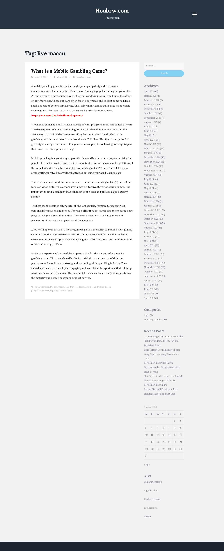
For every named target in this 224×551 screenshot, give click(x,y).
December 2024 (152, 157)
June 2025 (149, 131)
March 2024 (150, 197)
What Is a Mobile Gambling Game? (69, 71)
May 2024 (149, 188)
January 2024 (151, 205)
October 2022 (151, 271)
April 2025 (149, 139)
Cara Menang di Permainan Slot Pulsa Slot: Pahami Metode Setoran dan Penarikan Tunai (163, 341)
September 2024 (152, 170)
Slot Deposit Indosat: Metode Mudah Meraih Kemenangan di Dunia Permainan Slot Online (163, 380)
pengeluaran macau (40, 290)
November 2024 (152, 161)
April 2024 (149, 192)
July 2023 (149, 232)
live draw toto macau (75, 287)
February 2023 (151, 254)
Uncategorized (83, 77)
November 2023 (152, 214)
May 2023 (149, 241)
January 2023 (151, 258)
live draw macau (57, 287)
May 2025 (149, 135)
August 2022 (150, 280)
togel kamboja (151, 490)
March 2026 (150, 95)
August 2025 (151, 122)
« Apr (147, 464)
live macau (91, 287)
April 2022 (149, 298)
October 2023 (151, 219)
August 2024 (150, 175)
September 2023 (152, 223)
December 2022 (152, 263)
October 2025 (151, 113)
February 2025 (152, 148)
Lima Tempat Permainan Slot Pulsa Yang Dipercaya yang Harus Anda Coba (162, 354)
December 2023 (152, 210)
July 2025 (149, 126)
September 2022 (152, 276)
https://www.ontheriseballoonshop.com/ (57, 115)
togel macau (56, 290)
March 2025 (150, 144)
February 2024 (151, 201)
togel (146, 315)
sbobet (147, 516)
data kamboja (150, 507)
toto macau (67, 290)
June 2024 (149, 183)
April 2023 (149, 245)
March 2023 (150, 249)
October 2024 (151, 166)
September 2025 (152, 117)
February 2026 (151, 100)
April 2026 (149, 91)
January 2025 (151, 153)
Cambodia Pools (152, 499)
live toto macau (104, 287)
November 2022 (152, 267)
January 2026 (151, 104)
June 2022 (149, 289)
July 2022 (149, 285)
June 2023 (149, 236)
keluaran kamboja (153, 481)
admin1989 (62, 77)
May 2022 (149, 293)
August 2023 (150, 227)
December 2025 (152, 109)
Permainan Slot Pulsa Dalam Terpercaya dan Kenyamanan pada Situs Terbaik (162, 367)
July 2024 (149, 179)
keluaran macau (42, 287)
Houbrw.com (112, 10)
